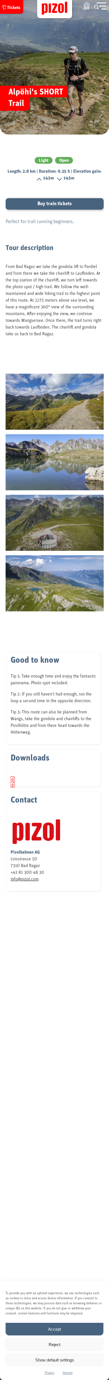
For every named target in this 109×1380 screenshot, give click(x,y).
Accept (54, 1329)
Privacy (49, 1372)
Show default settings (54, 1360)
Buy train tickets (54, 203)
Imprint (68, 1372)
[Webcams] (86, 6)
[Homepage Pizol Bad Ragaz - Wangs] (54, 9)
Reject (54, 1344)
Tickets (13, 7)
